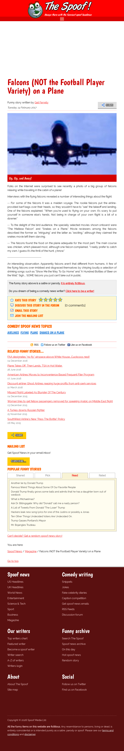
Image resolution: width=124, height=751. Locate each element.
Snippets (67, 581)
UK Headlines (15, 587)
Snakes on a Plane (52, 332)
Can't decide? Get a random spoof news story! (34, 535)
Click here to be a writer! (80, 291)
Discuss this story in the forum (37, 305)
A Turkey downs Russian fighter (26, 410)
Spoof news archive (74, 643)
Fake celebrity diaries (74, 592)
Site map (12, 689)
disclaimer (30, 734)
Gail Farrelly (41, 102)
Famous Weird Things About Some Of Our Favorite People (43, 487)
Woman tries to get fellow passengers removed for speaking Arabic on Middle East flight (60, 401)
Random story (70, 660)
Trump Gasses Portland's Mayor (28, 520)
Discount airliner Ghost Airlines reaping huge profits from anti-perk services (51, 383)
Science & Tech (16, 603)
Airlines (13, 332)
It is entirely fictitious (73, 283)
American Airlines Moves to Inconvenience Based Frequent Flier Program (50, 374)
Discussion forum (72, 614)
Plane (34, 332)
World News (14, 592)
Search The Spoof (72, 638)
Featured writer (16, 643)
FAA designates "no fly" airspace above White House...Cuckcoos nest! (48, 356)
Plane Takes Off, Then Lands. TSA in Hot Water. (34, 365)
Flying (25, 332)
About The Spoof (17, 684)
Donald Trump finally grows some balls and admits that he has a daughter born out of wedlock (58, 493)
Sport (10, 609)
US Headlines (15, 581)
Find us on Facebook (74, 689)
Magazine (13, 620)
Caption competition (74, 598)
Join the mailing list (29, 316)
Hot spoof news (71, 654)
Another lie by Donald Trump (27, 483)
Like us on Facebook (81, 344)
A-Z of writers (15, 660)
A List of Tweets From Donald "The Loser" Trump (38, 507)
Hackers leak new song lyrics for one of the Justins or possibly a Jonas (50, 512)
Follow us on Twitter (54, 344)
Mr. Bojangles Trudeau (23, 525)
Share (109, 105)
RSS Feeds (68, 609)
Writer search (15, 654)
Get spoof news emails (75, 603)
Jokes (65, 587)
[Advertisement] (62, 49)
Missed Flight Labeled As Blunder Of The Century (36, 392)
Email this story (26, 310)
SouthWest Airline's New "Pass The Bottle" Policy (36, 419)
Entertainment (15, 598)
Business (12, 614)
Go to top (13, 561)
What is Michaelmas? (23, 499)
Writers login (14, 665)
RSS (36, 344)
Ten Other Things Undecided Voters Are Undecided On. (41, 516)
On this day (68, 649)
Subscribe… (18, 461)
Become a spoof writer (21, 649)
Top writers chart (17, 638)
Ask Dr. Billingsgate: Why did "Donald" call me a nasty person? (45, 503)
